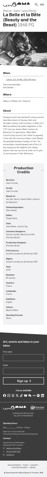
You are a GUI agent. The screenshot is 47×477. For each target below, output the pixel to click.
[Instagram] (8, 395)
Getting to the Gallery (13, 448)
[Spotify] (38, 395)
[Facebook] (4, 395)
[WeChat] (29, 395)
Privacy (25, 465)
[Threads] (12, 395)
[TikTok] (21, 395)
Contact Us (10, 455)
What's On (7, 10)
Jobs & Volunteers (14, 465)
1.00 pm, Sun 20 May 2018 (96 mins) (21, 79)
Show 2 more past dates (11, 84)
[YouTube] (25, 395)
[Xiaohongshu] (34, 395)
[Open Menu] (42, 5)
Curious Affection (29, 10)
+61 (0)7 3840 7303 (13, 451)
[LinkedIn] (42, 395)
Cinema (16, 10)
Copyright (33, 465)
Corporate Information (19, 467)
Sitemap (33, 467)
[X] (17, 395)
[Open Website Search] (36, 4)
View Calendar (8, 87)
